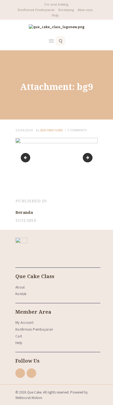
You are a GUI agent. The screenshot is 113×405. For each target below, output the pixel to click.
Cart (18, 336)
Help (55, 15)
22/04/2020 (24, 130)
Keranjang (66, 10)
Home (29, 79)
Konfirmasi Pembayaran (36, 10)
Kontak (21, 294)
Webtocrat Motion (28, 397)
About (20, 287)
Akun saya (85, 10)
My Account (24, 322)
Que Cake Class (49, 130)
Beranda (47, 79)
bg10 (90, 157)
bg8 (27, 157)
